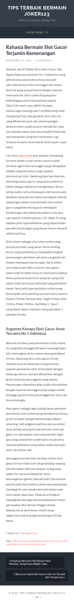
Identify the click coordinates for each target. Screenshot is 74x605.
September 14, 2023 (18, 60)
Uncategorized (28, 533)
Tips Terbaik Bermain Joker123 (37, 11)
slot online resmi (39, 540)
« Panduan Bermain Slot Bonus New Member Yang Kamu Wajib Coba (30, 562)
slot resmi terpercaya (33, 544)
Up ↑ (38, 597)
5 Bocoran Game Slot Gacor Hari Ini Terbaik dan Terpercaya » (39, 576)
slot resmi (25, 155)
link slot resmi (20, 540)
